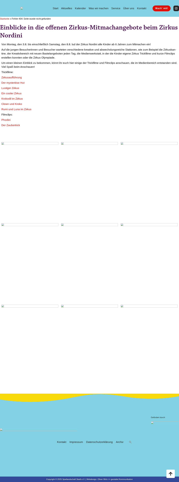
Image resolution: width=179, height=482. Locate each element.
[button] (130, 442)
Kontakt (141, 8)
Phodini (5, 119)
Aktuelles (66, 8)
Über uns (128, 8)
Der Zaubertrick (10, 125)
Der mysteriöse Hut (12, 82)
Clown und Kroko (11, 103)
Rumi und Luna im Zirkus (16, 109)
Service (115, 8)
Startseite (4, 18)
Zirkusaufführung (11, 77)
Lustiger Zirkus (10, 88)
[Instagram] (176, 8)
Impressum (76, 442)
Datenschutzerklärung (99, 442)
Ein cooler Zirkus (11, 93)
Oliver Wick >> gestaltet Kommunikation (115, 479)
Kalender (80, 8)
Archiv (119, 442)
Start (55, 8)
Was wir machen (99, 8)
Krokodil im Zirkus (12, 98)
